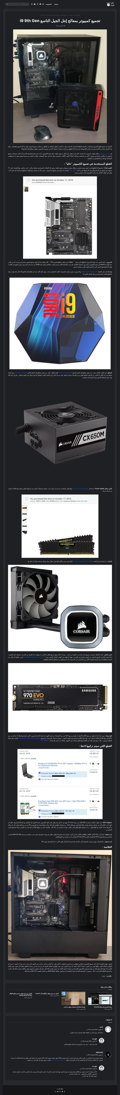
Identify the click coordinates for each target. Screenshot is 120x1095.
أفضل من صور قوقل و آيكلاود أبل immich (47, 993)
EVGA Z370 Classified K (89, 272)
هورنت (94, 1039)
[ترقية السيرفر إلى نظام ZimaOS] (100, 998)
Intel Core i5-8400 (21, 373)
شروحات (70, 15)
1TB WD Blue (45, 741)
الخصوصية (48, 4)
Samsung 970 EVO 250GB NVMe (29, 738)
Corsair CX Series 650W (80, 488)
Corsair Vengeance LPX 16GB (82, 561)
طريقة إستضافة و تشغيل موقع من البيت (74, 1007)
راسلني (56, 4)
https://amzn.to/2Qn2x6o (58, 1060)
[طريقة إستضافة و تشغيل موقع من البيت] (73, 998)
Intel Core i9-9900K (65, 373)
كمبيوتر (103, 976)
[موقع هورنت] (110, 4)
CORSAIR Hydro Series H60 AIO (34, 657)
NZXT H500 (73, 170)
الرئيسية (76, 15)
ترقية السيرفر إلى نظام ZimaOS (103, 1007)
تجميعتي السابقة (105, 154)
